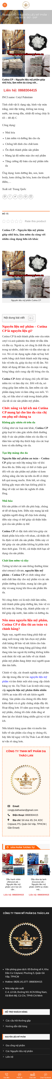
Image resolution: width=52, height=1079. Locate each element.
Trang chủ (9, 15)
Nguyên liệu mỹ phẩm (33, 15)
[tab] (26, 214)
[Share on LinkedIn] (30, 196)
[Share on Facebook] (10, 196)
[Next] (50, 878)
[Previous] (2, 878)
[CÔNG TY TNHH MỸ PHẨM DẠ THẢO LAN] (26, 5)
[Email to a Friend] (20, 196)
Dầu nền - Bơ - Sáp (26, 17)
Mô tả (5, 214)
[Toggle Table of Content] (29, 318)
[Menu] (4, 5)
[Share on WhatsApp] (4, 196)
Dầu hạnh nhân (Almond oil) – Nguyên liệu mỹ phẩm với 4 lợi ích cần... (13, 884)
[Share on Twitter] (15, 196)
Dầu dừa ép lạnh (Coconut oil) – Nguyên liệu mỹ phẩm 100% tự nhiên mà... (38, 884)
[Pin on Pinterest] (25, 196)
